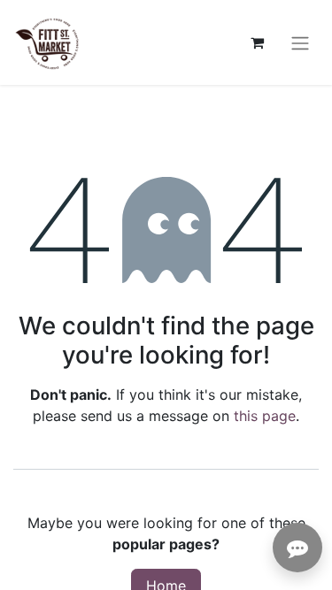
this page (265, 416)
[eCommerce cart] (256, 42)
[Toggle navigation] (300, 42)
